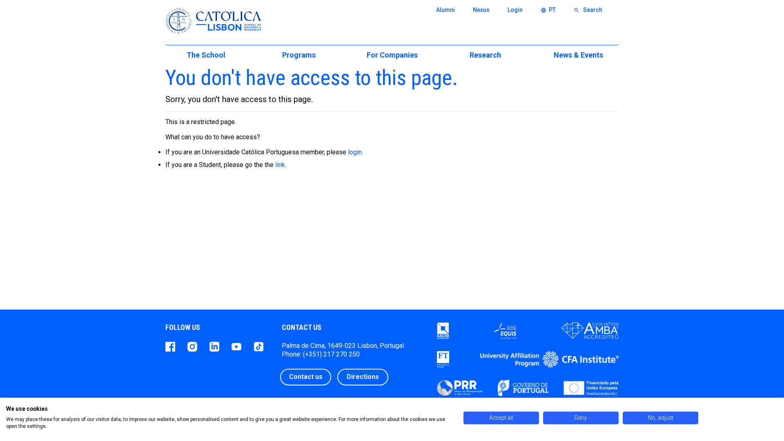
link (280, 165)
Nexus (481, 10)
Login (515, 10)
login (355, 152)
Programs (299, 55)
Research (485, 55)
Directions (363, 377)
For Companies (392, 55)
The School (206, 55)
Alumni (445, 10)
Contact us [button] (306, 377)
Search (588, 10)
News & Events (578, 55)
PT (548, 10)
